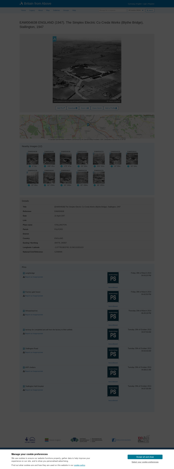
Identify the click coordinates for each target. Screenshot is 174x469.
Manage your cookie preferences (29, 454)
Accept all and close (145, 456)
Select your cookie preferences (145, 461)
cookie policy (79, 465)
